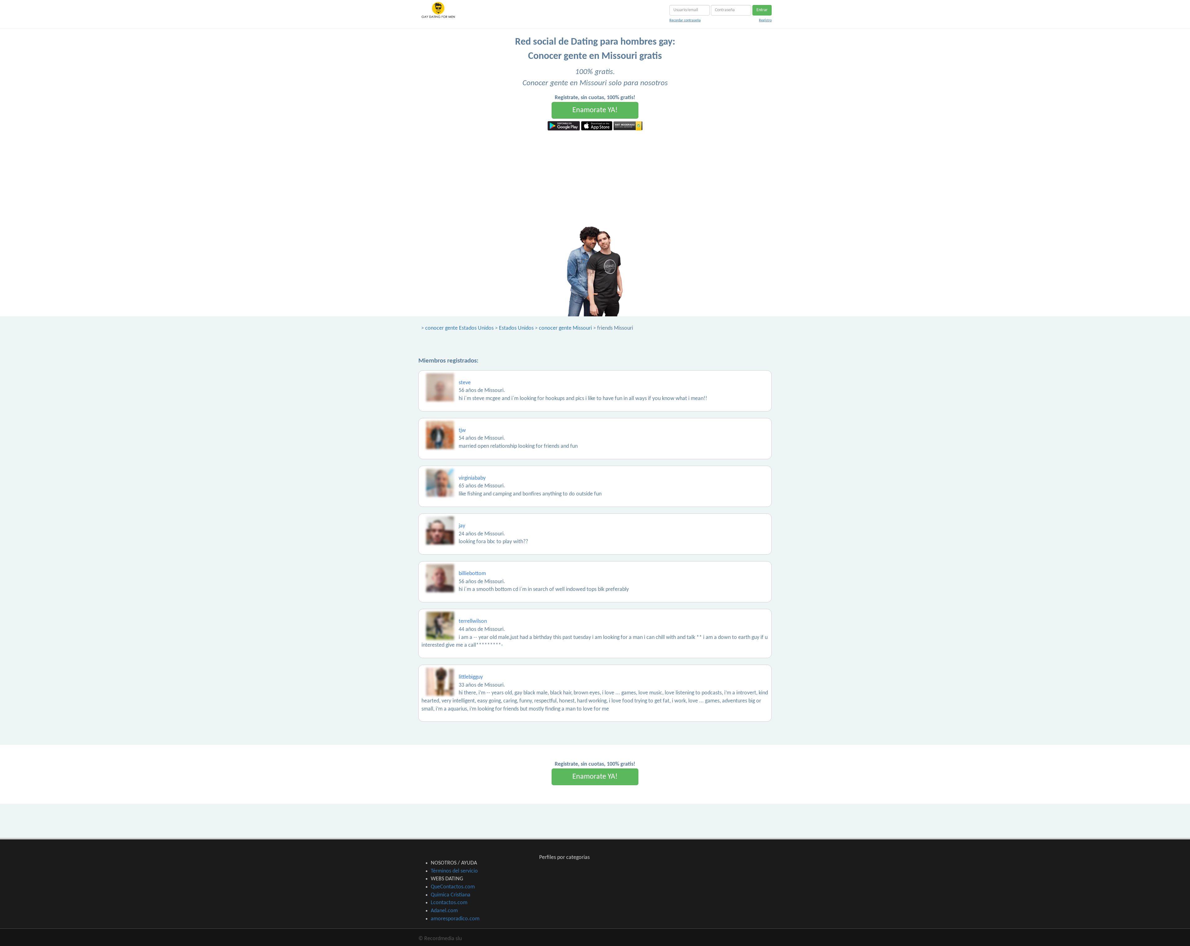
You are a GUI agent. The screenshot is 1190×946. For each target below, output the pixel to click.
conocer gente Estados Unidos (459, 328)
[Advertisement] (595, 177)
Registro (765, 20)
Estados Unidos (516, 328)
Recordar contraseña (685, 20)
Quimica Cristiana (450, 895)
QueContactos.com (453, 887)
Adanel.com (444, 911)
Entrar (762, 10)
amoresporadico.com (455, 919)
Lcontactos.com (449, 903)
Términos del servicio (454, 871)
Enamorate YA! (595, 110)
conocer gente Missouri (565, 328)
